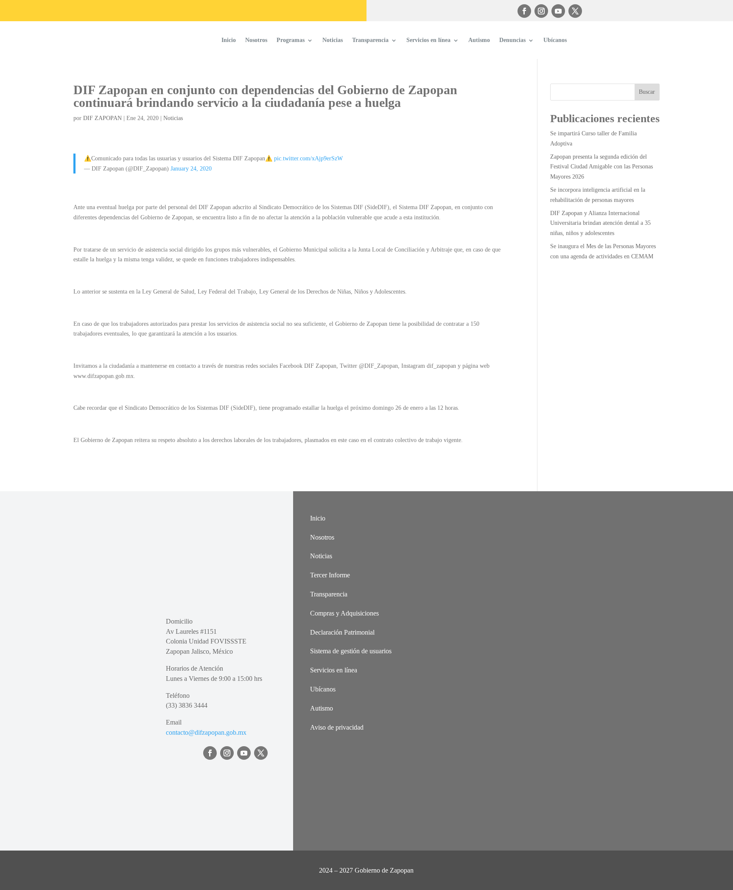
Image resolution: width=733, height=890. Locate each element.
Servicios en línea (428, 40)
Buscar (647, 92)
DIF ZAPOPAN (102, 118)
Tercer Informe (330, 575)
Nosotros (256, 40)
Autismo (479, 40)
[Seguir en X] (575, 11)
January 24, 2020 (191, 168)
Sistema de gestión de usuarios (351, 651)
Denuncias (512, 40)
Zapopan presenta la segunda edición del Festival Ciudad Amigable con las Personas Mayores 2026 (601, 167)
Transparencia (370, 40)
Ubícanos (555, 40)
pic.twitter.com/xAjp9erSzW (308, 158)
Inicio (228, 40)
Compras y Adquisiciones (344, 613)
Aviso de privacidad (337, 727)
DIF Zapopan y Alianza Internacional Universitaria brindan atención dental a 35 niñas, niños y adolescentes (600, 223)
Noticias (332, 40)
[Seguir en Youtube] (558, 11)
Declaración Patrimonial (342, 632)
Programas (291, 40)
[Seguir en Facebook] (524, 11)
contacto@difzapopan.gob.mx (206, 732)
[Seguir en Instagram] (541, 11)
